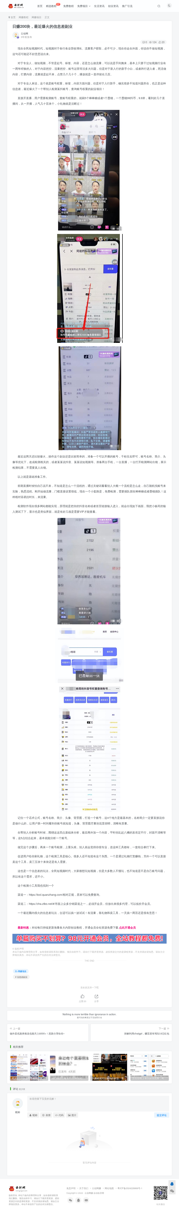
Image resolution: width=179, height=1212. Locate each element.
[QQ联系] (172, 1183)
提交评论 (162, 1115)
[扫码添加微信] (172, 1190)
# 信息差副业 (21, 976)
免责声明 (71, 1188)
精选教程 (52, 5)
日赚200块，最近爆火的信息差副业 (42, 26)
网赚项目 (36, 17)
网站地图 (109, 1188)
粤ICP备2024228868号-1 (129, 1188)
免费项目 (82, 6)
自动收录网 (99, 1193)
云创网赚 (96, 1188)
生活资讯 (99, 6)
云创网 (24, 33)
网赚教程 (23, 17)
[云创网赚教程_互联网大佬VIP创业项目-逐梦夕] (18, 1188)
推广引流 (127, 6)
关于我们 (83, 1188)
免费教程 (68, 6)
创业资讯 (113, 6)
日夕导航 (18, 922)
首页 (39, 6)
